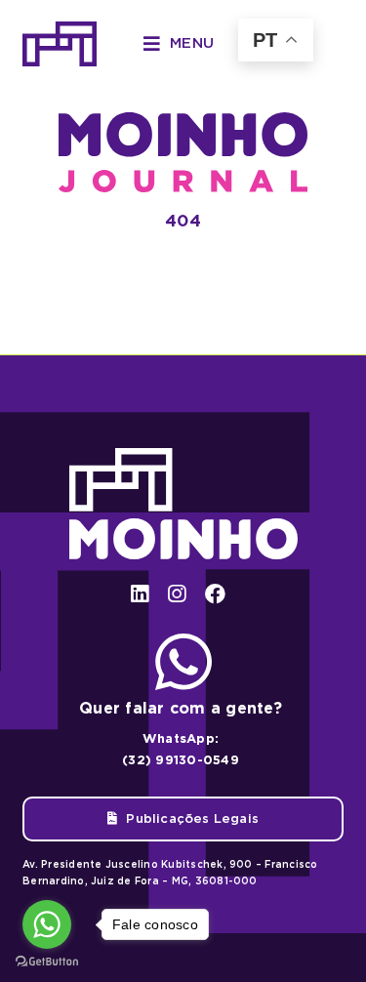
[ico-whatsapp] (183, 641)
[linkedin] (139, 594)
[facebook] (215, 594)
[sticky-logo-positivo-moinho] (59, 29)
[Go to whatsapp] (46, 924)
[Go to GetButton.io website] (47, 962)
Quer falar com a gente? (180, 708)
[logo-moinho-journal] (183, 119)
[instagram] (176, 594)
